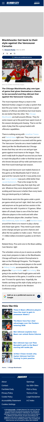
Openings (30, 382)
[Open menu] (3, 3)
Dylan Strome (20, 221)
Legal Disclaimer (33, 397)
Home (4, 367)
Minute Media (11, 409)
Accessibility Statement (11, 400)
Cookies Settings (8, 404)
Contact (5, 385)
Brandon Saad (36, 221)
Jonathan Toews (32, 134)
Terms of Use (32, 393)
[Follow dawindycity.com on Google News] (38, 296)
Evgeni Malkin (17, 270)
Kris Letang (31, 270)
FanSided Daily (8, 389)
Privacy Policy (7, 393)
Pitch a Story (32, 389)
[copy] (14, 53)
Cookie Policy (7, 397)
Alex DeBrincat (8, 221)
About (4, 382)
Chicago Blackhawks (14, 367)
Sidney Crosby (10, 267)
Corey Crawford (11, 179)
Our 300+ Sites (32, 385)
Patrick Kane (11, 137)
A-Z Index (30, 400)
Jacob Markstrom (9, 182)
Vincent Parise (9, 50)
